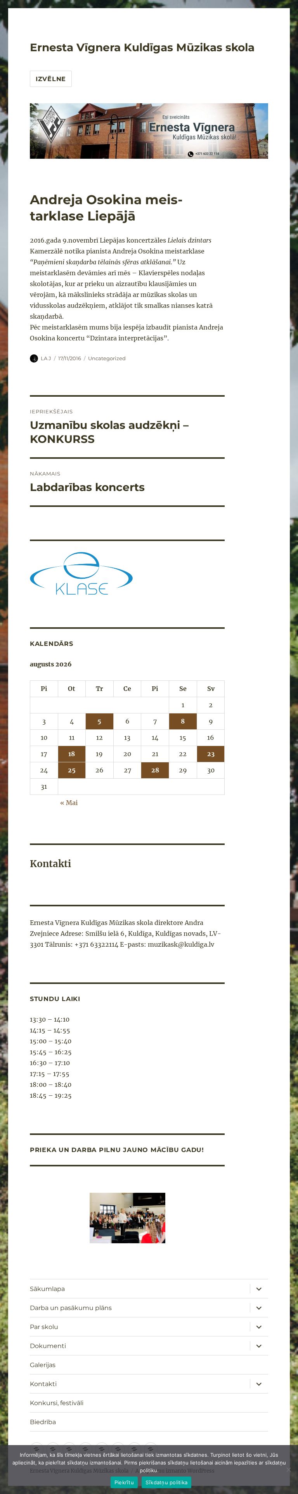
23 (211, 754)
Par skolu (44, 1327)
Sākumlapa (47, 1289)
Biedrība (43, 1422)
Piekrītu (124, 1482)
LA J (46, 358)
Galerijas (42, 1365)
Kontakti (43, 1384)
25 (72, 770)
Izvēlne (51, 79)
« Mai (69, 803)
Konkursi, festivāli (56, 1403)
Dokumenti (48, 1346)
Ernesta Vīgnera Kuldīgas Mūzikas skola (142, 47)
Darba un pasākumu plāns (71, 1308)
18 (71, 754)
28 (155, 770)
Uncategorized (107, 358)
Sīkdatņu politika (166, 1482)
